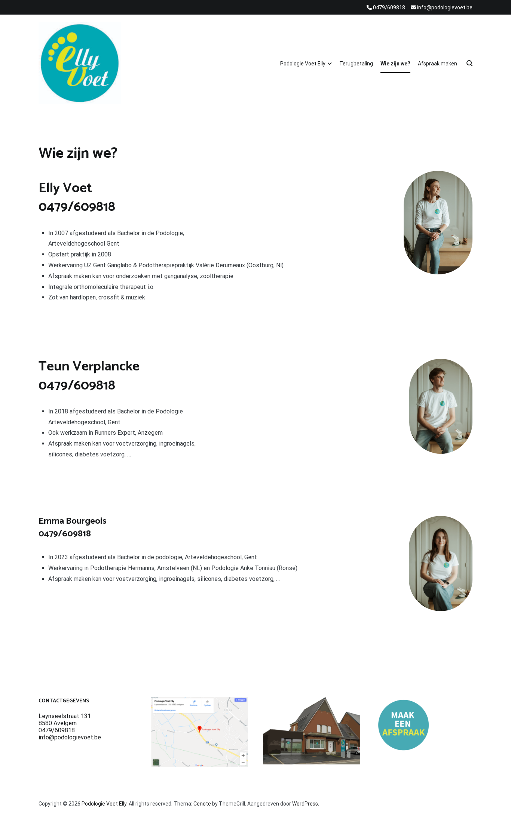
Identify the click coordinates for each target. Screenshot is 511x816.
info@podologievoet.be (70, 737)
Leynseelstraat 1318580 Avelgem (65, 719)
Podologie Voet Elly (302, 64)
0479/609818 (57, 730)
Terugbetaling (356, 64)
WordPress (305, 804)
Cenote (202, 804)
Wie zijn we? (395, 64)
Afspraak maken (437, 64)
